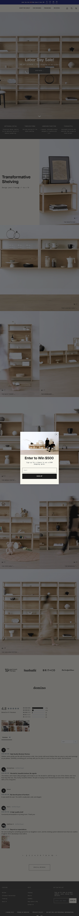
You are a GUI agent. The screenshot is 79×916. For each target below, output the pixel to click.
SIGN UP (39, 476)
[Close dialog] (56, 434)
